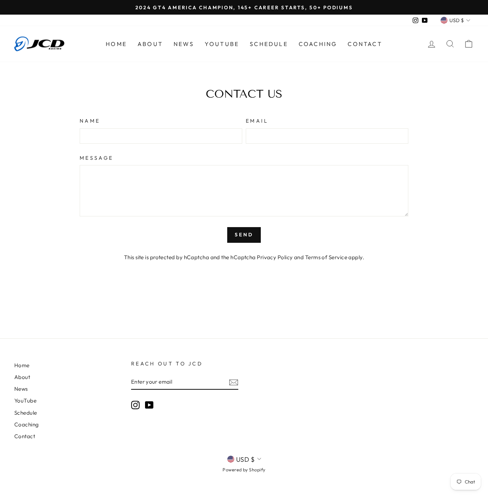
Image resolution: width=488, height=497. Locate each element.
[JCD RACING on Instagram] (135, 404)
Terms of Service (326, 257)
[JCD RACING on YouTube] (149, 404)
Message (96, 158)
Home (116, 43)
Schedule (269, 43)
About (150, 43)
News (184, 43)
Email (257, 121)
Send (244, 234)
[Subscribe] (233, 382)
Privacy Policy (275, 257)
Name (90, 121)
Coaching (318, 43)
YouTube (222, 43)
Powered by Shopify (244, 469)
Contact (365, 43)
